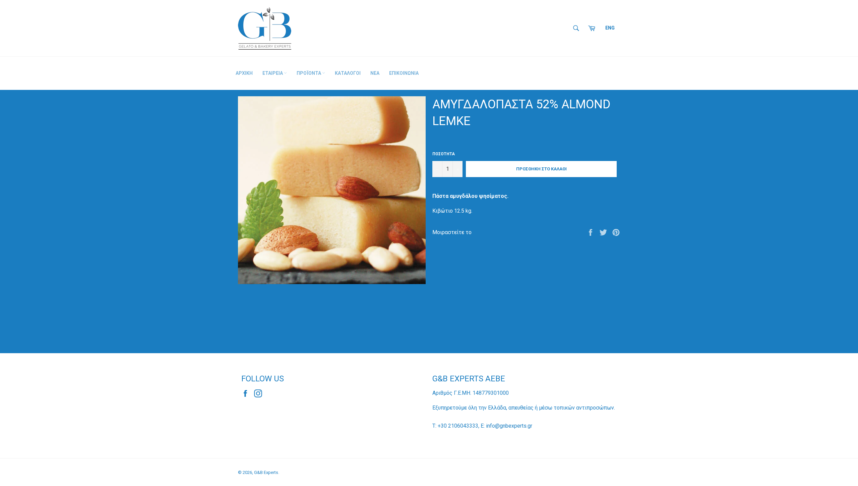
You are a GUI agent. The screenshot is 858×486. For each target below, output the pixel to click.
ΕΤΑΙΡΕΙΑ (273, 73)
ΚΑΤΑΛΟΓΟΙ (348, 73)
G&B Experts (266, 472)
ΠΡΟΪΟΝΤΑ (309, 73)
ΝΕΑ (374, 73)
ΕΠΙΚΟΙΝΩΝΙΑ (404, 73)
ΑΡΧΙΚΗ (244, 73)
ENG (610, 28)
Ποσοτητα (443, 154)
